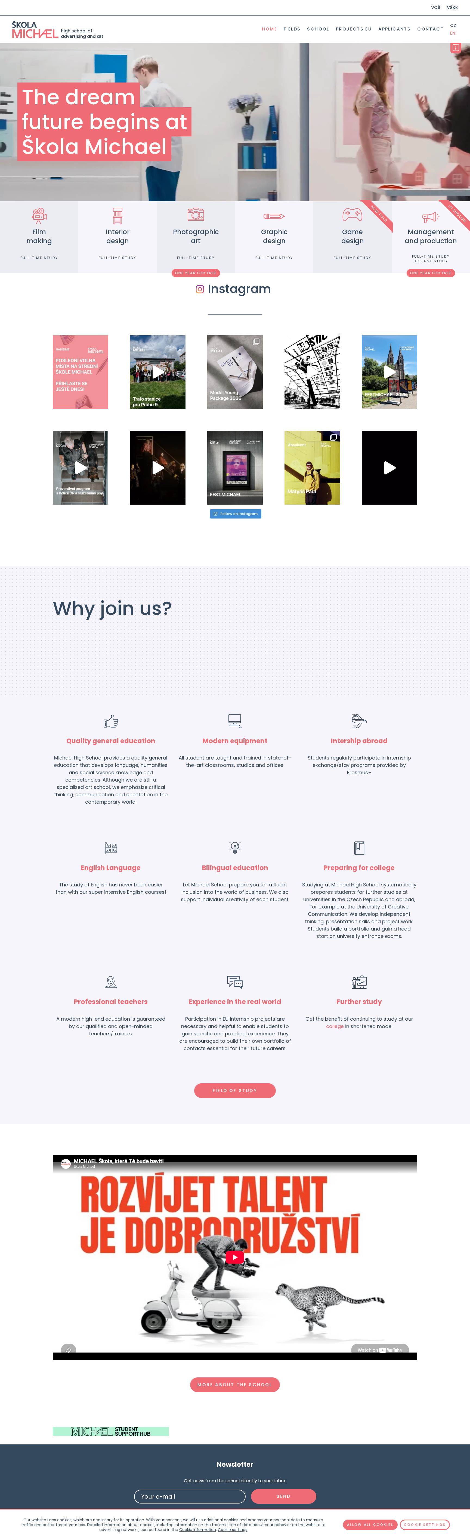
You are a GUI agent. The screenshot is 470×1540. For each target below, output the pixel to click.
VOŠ (435, 7)
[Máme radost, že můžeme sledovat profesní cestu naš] (312, 468)
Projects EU (354, 29)
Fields (292, 29)
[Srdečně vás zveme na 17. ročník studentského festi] (235, 468)
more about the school (234, 1385)
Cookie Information (197, 1529)
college (335, 1026)
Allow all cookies (370, 1524)
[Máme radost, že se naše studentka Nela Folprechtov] (235, 372)
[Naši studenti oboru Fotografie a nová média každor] (312, 372)
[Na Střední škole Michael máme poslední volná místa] (80, 372)
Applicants (394, 29)
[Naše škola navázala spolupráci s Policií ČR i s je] (80, 468)
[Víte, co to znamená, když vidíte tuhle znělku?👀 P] (389, 468)
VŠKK (452, 7)
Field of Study (235, 1090)
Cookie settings (232, 1529)
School (318, 29)
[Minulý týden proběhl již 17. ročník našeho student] (389, 372)
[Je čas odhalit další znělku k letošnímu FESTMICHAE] (157, 468)
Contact (430, 29)
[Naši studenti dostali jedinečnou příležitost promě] (157, 372)
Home (269, 29)
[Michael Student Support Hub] (111, 1431)
